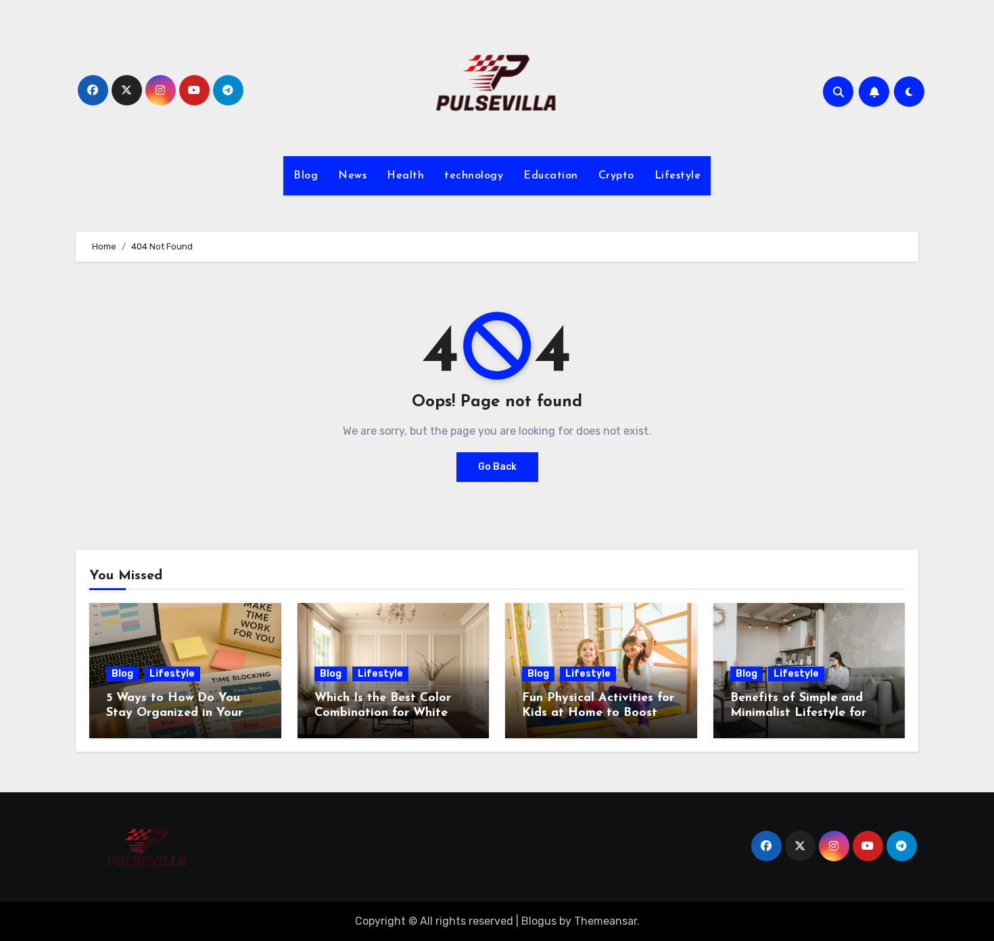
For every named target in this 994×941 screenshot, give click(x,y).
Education (550, 175)
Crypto (616, 175)
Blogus (539, 921)
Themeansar (605, 921)
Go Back (497, 467)
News (352, 175)
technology (473, 175)
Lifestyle (678, 175)
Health (405, 175)
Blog (305, 175)
